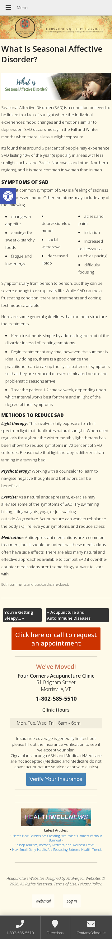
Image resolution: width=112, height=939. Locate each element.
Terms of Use (65, 884)
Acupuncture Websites (25, 878)
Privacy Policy (89, 884)
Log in (72, 901)
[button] (8, 196)
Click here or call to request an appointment (56, 639)
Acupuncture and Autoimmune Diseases (69, 615)
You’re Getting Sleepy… (18, 615)
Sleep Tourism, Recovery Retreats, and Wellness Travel (56, 845)
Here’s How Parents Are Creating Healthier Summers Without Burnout (57, 838)
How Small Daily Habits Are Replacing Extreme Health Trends (57, 849)
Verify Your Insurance (56, 779)
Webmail (43, 901)
